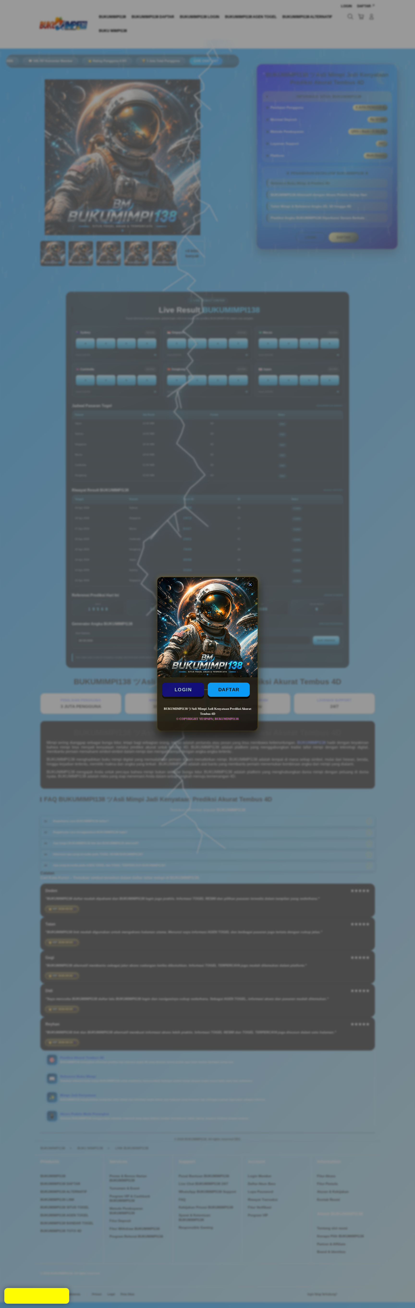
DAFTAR (228, 689)
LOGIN (183, 689)
